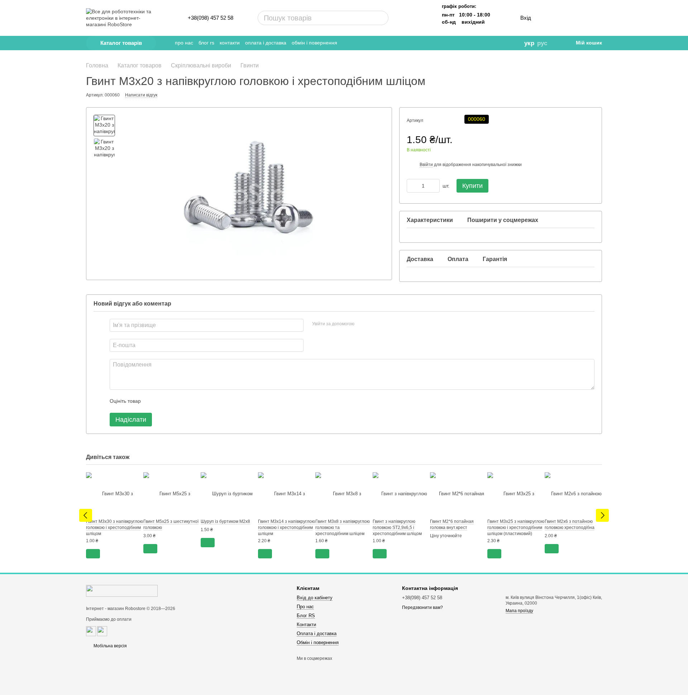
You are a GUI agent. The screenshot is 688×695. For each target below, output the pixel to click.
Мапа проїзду (519, 610)
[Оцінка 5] (198, 401)
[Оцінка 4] (187, 401)
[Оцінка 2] (164, 401)
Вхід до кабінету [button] (315, 597)
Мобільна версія (109, 645)
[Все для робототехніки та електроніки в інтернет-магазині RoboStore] (122, 590)
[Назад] (85, 515)
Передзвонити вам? (422, 607)
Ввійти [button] (426, 164)
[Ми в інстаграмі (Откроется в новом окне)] (482, 43)
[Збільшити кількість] (434, 185)
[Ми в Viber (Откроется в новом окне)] (492, 43)
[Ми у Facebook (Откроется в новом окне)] (472, 43)
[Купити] (93, 553)
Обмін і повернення (314, 43)
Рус (542, 43)
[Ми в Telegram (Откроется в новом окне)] (461, 43)
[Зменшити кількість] (412, 185)
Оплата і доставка (265, 43)
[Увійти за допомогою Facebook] (362, 324)
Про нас (184, 43)
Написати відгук (141, 95)
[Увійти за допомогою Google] (373, 324)
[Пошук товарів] (355, 17)
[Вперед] (602, 515)
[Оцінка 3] (175, 401)
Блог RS (206, 43)
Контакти (230, 43)
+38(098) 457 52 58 (210, 18)
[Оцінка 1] (152, 401)
